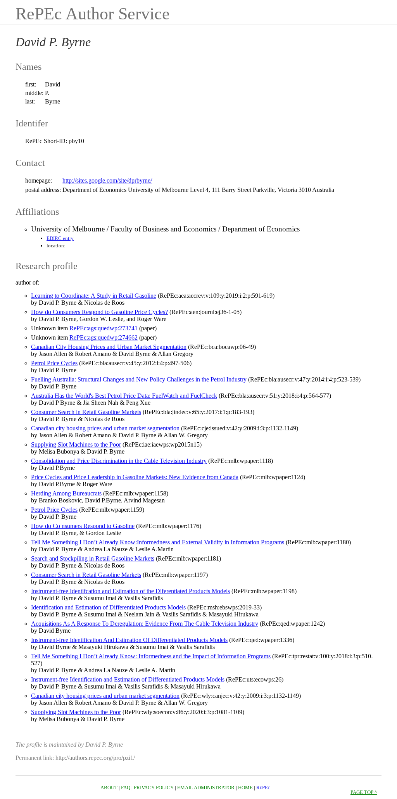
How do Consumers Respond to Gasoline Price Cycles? (99, 312)
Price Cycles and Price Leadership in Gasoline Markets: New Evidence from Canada (134, 477)
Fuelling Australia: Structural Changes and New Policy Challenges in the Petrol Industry (139, 379)
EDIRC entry (60, 238)
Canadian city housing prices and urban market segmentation (105, 428)
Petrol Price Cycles (54, 363)
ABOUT (108, 787)
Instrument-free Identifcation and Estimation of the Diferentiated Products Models (130, 591)
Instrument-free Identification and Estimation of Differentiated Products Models (127, 679)
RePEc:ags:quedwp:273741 (103, 328)
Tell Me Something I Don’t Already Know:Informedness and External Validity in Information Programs (157, 542)
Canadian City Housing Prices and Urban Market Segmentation (108, 346)
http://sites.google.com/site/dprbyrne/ (107, 180)
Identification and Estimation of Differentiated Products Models (108, 607)
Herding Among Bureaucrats (66, 493)
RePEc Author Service (93, 13)
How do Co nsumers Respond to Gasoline (83, 526)
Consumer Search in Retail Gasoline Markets (86, 412)
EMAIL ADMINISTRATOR (206, 787)
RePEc (263, 787)
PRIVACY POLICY (154, 787)
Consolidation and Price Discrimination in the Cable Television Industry (119, 460)
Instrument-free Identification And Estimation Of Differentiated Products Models (129, 640)
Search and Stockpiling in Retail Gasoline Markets (92, 558)
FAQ (125, 787)
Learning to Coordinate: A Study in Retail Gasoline (93, 295)
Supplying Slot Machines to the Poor (76, 444)
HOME (246, 787)
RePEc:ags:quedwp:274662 (103, 337)
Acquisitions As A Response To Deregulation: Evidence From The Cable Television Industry (144, 623)
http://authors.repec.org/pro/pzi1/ (95, 757)
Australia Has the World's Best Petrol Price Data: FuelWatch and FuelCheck (124, 395)
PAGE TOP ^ (363, 792)
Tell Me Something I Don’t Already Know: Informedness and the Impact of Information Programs (151, 656)
